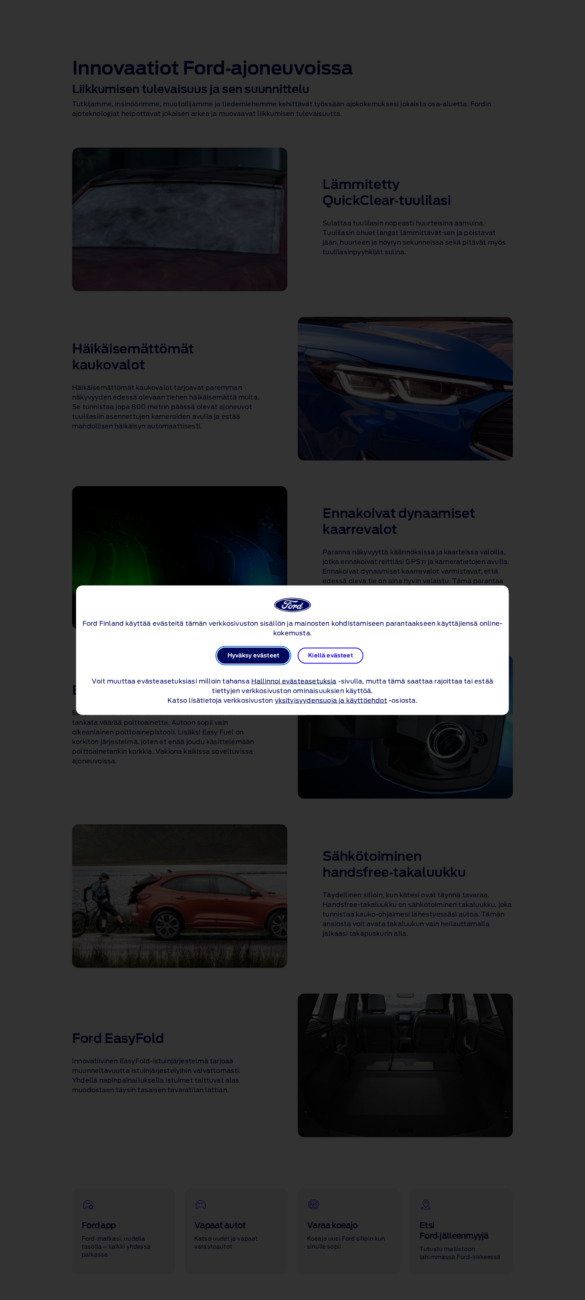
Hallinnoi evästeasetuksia (294, 681)
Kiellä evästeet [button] (330, 655)
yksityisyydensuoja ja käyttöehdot (331, 700)
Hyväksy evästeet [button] (254, 655)
